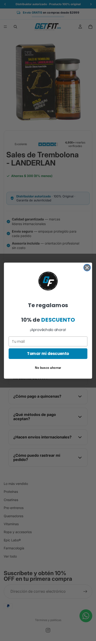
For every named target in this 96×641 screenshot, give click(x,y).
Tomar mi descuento (48, 353)
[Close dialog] (87, 267)
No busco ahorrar (48, 367)
